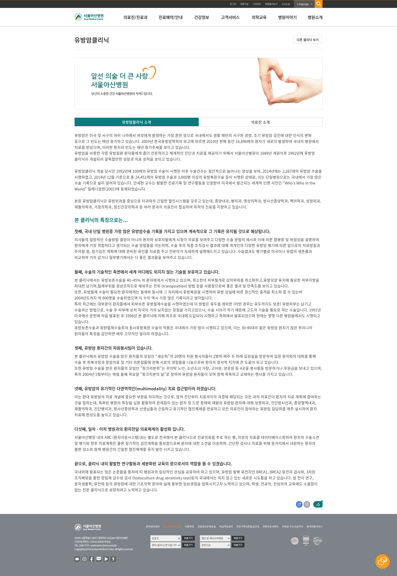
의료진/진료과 (135, 17)
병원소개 (315, 17)
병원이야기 (287, 17)
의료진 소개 (260, 122)
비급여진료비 (226, 526)
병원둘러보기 (271, 4)
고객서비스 (230, 17)
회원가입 (244, 4)
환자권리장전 (153, 526)
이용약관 (189, 526)
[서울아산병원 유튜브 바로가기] (77, 559)
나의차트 (257, 4)
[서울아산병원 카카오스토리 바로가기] (113, 559)
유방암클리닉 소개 (136, 122)
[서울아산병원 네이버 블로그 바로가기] (99, 559)
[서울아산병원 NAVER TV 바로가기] (106, 559)
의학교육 (259, 17)
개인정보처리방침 (172, 526)
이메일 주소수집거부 (292, 526)
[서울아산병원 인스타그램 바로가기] (84, 559)
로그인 (233, 4)
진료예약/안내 (171, 17)
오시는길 (286, 4)
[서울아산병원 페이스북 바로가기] (92, 559)
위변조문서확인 (271, 526)
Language (303, 4)
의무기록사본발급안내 (247, 526)
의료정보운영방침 (206, 526)
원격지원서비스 (315, 526)
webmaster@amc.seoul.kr (104, 545)
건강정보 (201, 17)
